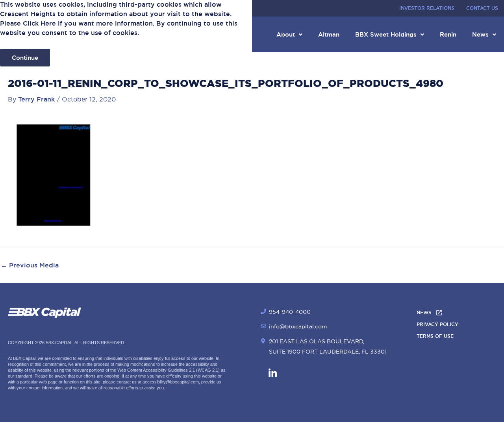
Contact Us (482, 8)
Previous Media (30, 265)
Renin (448, 34)
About (285, 34)
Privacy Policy (437, 324)
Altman (328, 34)
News (480, 34)
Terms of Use (435, 336)
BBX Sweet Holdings (386, 34)
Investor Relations (426, 8)
